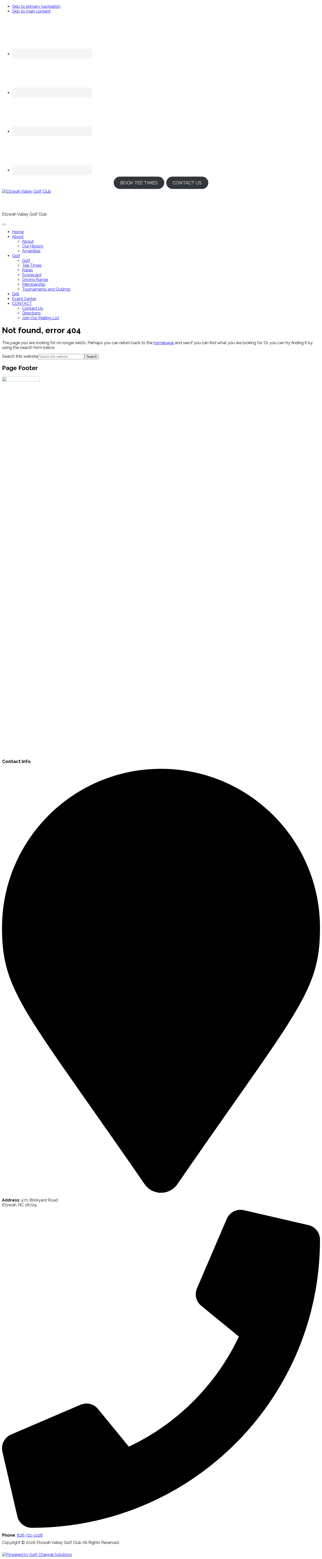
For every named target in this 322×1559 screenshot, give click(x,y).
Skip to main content (31, 11)
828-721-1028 (30, 1535)
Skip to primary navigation (36, 6)
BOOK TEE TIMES (139, 182)
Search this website (20, 356)
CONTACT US (187, 182)
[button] (18, 236)
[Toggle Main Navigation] (4, 224)
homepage (163, 342)
